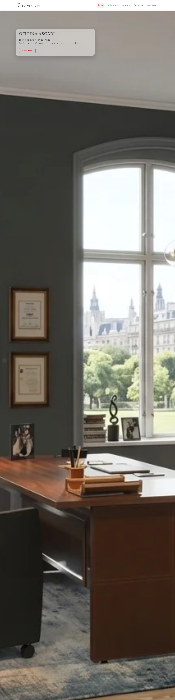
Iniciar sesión (152, 5)
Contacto (138, 5)
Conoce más (27, 51)
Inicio (100, 5)
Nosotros (126, 5)
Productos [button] (111, 5)
